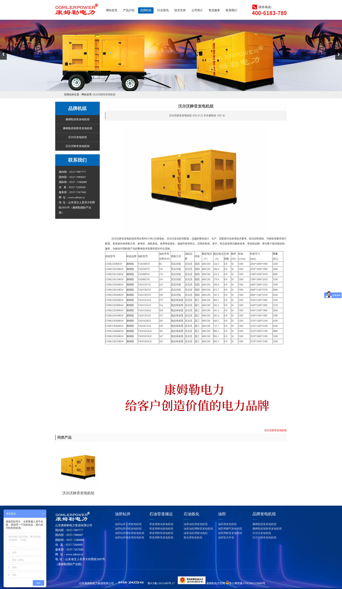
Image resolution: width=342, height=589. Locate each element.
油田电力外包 (226, 537)
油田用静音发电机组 (230, 533)
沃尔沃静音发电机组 (78, 146)
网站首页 (111, 10)
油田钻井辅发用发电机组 (129, 533)
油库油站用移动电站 (196, 533)
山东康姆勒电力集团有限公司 (96, 583)
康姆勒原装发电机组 (78, 119)
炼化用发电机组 (193, 537)
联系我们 (231, 10)
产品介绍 (128, 10)
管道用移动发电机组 (161, 524)
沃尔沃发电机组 (77, 137)
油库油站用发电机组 (196, 524)
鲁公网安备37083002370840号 (247, 583)
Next (338, 54)
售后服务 (214, 10)
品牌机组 (146, 10)
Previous (3, 54)
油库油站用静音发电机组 (198, 528)
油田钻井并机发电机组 (128, 528)
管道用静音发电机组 (161, 533)
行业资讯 (163, 10)
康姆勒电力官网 (215, 583)
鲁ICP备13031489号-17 (161, 583)
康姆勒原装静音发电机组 (77, 128)
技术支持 (180, 10)
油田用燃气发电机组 (230, 528)
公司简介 (197, 10)
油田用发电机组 (227, 524)
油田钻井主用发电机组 (128, 524)
